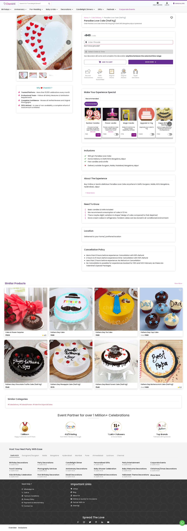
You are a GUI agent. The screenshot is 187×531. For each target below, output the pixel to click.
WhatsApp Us (29, 489)
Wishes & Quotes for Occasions (85, 499)
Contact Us (28, 506)
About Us (76, 496)
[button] (33, 3)
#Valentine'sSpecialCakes (42, 404)
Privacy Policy (29, 499)
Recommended (91, 104)
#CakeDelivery (13, 404)
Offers (75, 489)
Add (98, 135)
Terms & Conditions (31, 496)
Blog (74, 492)
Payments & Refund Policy (34, 503)
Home (86, 18)
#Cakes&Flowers (25, 404)
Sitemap (76, 506)
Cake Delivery (96, 18)
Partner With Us (79, 502)
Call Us (26, 492)
